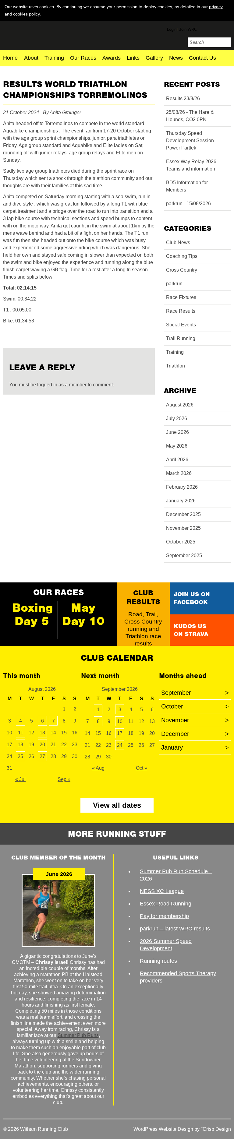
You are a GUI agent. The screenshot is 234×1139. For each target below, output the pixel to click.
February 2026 (182, 487)
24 (119, 745)
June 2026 (177, 432)
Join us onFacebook (192, 598)
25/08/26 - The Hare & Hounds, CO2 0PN (190, 116)
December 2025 (183, 514)
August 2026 (179, 404)
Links (133, 58)
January (195, 747)
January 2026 (181, 500)
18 (20, 744)
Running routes (158, 961)
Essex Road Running (165, 904)
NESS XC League (162, 891)
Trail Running (180, 338)
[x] (226, 14)
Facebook (203, 28)
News (176, 58)
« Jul (20, 779)
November (195, 720)
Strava (226, 28)
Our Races (83, 58)
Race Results (180, 311)
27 (42, 756)
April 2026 (177, 459)
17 (119, 733)
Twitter (215, 29)
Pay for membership (164, 916)
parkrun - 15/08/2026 (188, 203)
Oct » (141, 768)
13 (42, 732)
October (195, 706)
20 (42, 744)
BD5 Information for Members (187, 186)
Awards (111, 58)
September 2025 (184, 555)
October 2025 (180, 541)
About (31, 58)
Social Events (181, 324)
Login (171, 29)
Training (54, 58)
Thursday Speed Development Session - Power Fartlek (191, 140)
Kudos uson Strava (191, 630)
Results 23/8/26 (183, 98)
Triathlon (175, 365)
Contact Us (202, 58)
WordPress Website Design (163, 1129)
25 (20, 756)
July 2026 (176, 418)
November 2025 (183, 528)
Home (10, 58)
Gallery (154, 58)
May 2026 (176, 445)
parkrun (174, 283)
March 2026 (179, 473)
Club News (178, 242)
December (195, 733)
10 (119, 721)
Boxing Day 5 (32, 614)
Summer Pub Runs (78, 1035)
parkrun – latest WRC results (175, 929)
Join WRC (188, 29)
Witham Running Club (39, 34)
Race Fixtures (181, 297)
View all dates (117, 805)
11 (20, 732)
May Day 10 (83, 614)
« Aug (98, 768)
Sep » (64, 779)
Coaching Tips (181, 256)
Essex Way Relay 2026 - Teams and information (192, 165)
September (195, 692)
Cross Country (181, 269)
